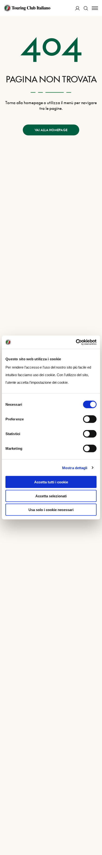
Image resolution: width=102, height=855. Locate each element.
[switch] (90, 419)
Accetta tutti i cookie (51, 482)
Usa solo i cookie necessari (51, 510)
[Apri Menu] (95, 8)
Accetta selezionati (51, 496)
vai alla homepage (51, 130)
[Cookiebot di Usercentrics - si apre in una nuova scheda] (76, 342)
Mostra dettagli (75, 468)
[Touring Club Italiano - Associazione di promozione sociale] (27, 8)
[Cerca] (85, 8)
